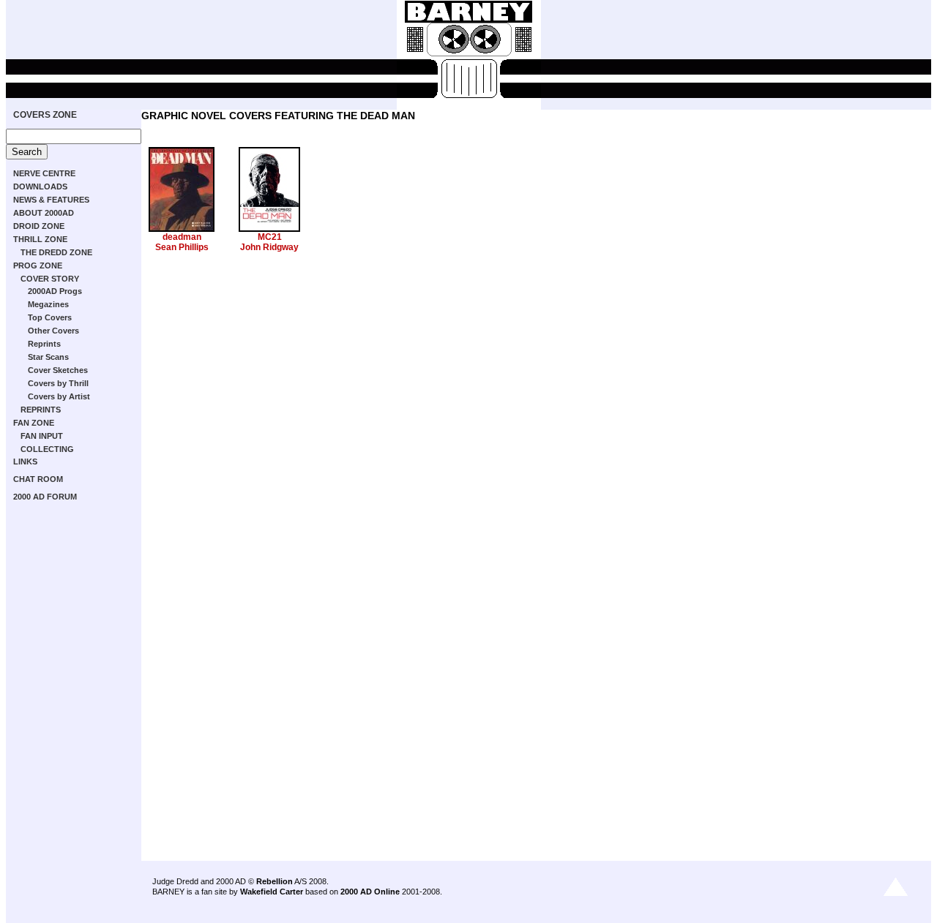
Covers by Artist (59, 396)
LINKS (25, 461)
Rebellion (274, 881)
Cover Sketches (58, 370)
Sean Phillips (182, 247)
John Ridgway (269, 247)
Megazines (48, 304)
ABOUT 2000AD (43, 212)
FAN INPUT (41, 436)
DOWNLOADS (40, 186)
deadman (182, 237)
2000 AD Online (370, 891)
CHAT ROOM (38, 479)
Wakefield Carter (271, 891)
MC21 (270, 237)
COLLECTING (47, 449)
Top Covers (50, 317)
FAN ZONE (33, 422)
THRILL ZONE (40, 239)
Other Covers (53, 330)
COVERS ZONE (45, 115)
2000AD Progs (55, 291)
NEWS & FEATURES (51, 199)
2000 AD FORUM (45, 496)
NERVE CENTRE (44, 173)
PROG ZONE (37, 265)
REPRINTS (40, 409)
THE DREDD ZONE (56, 252)
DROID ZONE (38, 226)
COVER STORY (49, 278)
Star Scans (48, 357)
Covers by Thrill (58, 383)
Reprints (44, 343)
